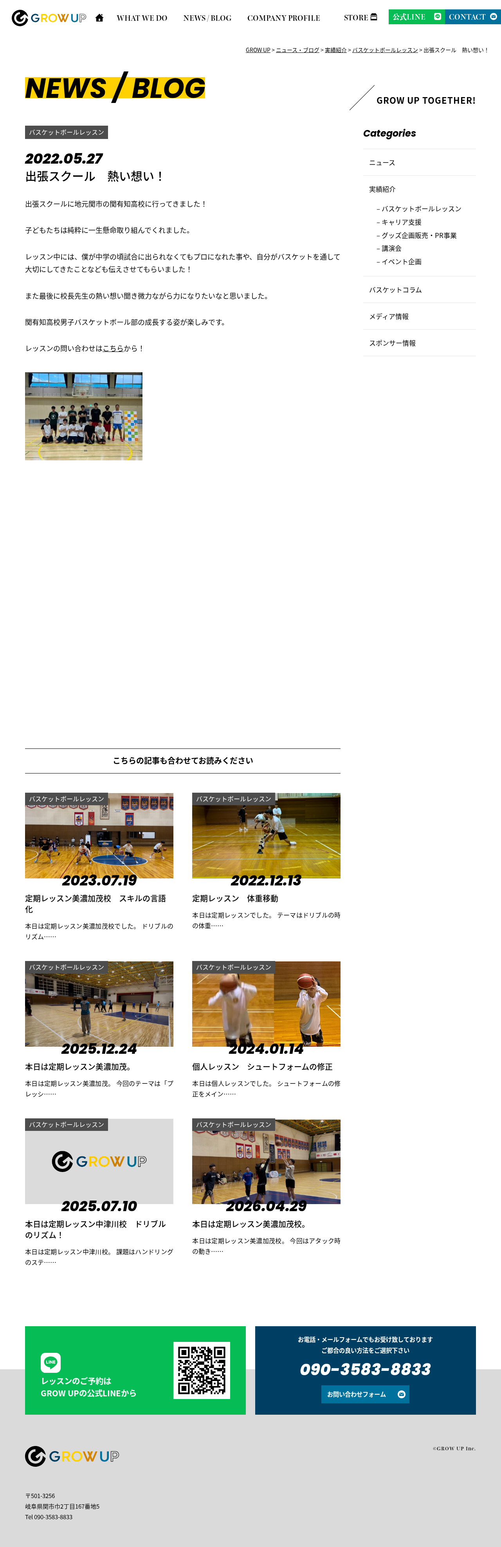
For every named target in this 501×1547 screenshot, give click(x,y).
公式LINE (409, 16)
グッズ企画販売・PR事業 (419, 235)
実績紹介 (382, 189)
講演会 (392, 248)
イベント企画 (402, 261)
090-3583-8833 (365, 1371)
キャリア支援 (402, 222)
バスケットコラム (395, 289)
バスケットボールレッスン (66, 132)
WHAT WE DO (142, 18)
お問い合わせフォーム (356, 1394)
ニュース (382, 162)
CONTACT (467, 16)
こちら (113, 348)
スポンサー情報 (392, 343)
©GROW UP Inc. (454, 1448)
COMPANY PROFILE (283, 18)
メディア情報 (389, 316)
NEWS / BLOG (207, 18)
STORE (356, 17)
